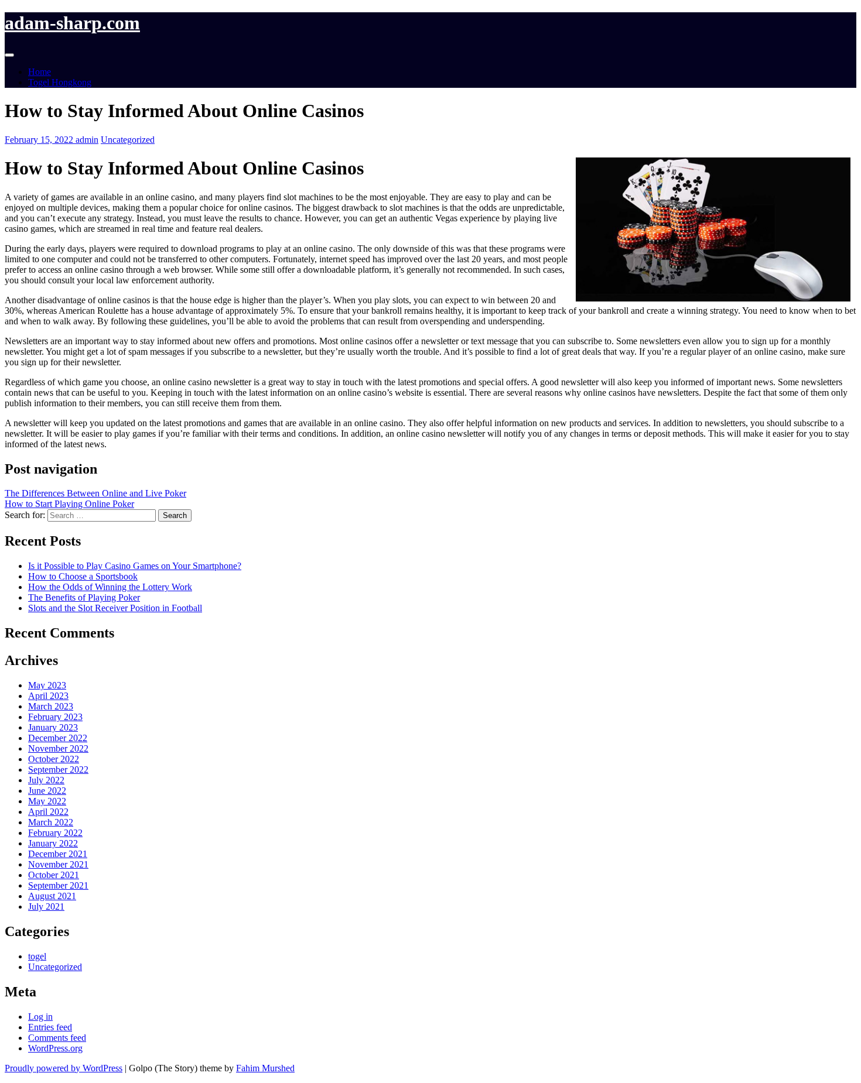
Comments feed (57, 1038)
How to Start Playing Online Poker (69, 504)
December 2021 (57, 854)
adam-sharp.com (72, 22)
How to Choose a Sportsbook (83, 576)
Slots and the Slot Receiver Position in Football (115, 608)
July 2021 (46, 906)
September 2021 (58, 885)
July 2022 (46, 780)
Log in (40, 1017)
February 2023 (55, 717)
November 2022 (58, 748)
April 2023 (48, 696)
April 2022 (48, 812)
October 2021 (53, 875)
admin (87, 140)
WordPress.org (55, 1048)
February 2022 (55, 833)
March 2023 (50, 706)
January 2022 (53, 843)
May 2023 (47, 685)
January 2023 (53, 727)
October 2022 (53, 759)
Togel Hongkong (59, 82)
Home (39, 72)
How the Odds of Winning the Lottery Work (110, 587)
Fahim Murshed (265, 1068)
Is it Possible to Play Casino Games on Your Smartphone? (134, 566)
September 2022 (58, 769)
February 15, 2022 (40, 140)
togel (37, 956)
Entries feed (50, 1027)
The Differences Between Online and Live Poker (95, 493)
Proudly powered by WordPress (63, 1068)
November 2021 (58, 864)
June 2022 (47, 791)
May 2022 (47, 801)
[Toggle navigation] (9, 55)
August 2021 (52, 896)
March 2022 (50, 822)
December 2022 (57, 738)
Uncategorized (128, 140)
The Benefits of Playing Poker (84, 597)
